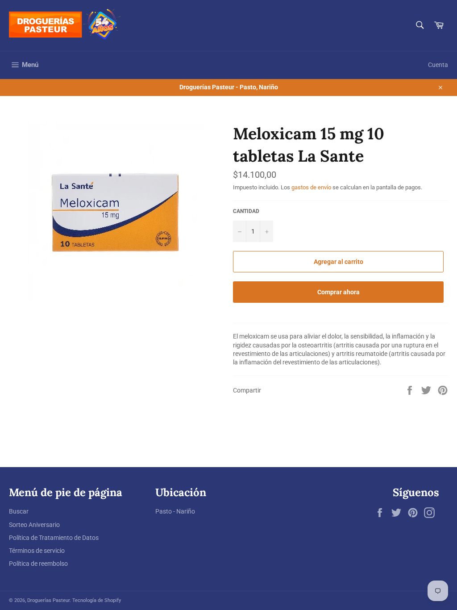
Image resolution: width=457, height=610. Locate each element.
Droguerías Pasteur (48, 600)
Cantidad (246, 211)
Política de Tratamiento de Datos (54, 537)
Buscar (19, 511)
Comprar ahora (338, 292)
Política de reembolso (38, 563)
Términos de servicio (37, 550)
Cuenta (438, 64)
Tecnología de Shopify (96, 600)
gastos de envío (311, 187)
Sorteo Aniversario (34, 524)
